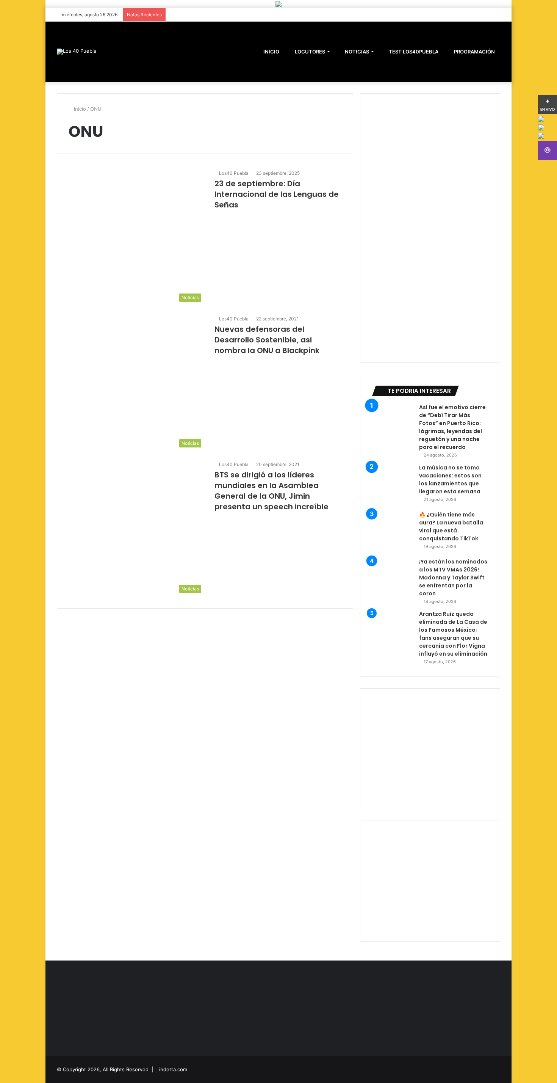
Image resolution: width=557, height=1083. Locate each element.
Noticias (356, 52)
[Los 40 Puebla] (76, 52)
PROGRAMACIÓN (474, 52)
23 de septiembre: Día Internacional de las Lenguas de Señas (276, 194)
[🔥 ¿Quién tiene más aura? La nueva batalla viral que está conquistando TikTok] (392, 531)
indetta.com (173, 1069)
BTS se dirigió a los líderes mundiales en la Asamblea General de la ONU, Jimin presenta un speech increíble (271, 490)
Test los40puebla (413, 52)
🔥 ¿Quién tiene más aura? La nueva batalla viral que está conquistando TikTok (451, 526)
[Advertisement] (430, 748)
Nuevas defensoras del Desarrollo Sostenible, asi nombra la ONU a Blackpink (266, 340)
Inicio (79, 109)
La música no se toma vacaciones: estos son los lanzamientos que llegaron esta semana (450, 479)
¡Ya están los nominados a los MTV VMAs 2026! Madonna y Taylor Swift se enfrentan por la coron (453, 577)
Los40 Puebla (234, 173)
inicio (271, 52)
